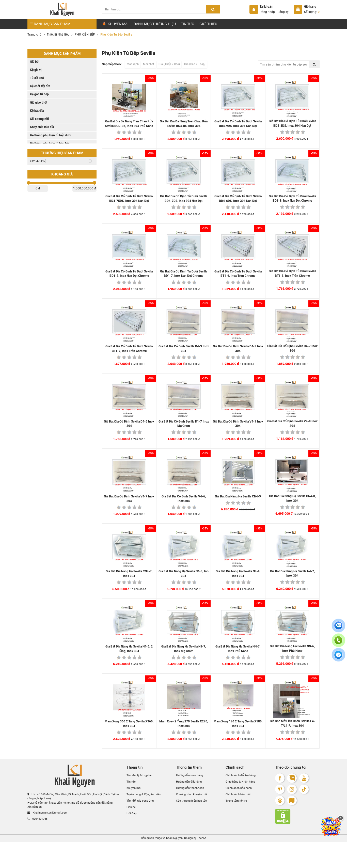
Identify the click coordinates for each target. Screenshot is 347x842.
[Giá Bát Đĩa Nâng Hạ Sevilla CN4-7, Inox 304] (129, 549)
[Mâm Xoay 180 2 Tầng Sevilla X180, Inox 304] (238, 700)
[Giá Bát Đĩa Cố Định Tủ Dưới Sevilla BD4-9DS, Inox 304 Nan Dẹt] (238, 99)
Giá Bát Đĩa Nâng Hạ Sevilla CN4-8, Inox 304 (292, 498)
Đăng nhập (267, 12)
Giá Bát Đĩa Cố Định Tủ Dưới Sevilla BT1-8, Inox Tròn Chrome (292, 273)
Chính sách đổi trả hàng (241, 775)
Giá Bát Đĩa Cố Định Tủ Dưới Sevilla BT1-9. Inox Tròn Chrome (238, 274)
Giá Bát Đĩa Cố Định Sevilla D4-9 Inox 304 (184, 349)
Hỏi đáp (131, 813)
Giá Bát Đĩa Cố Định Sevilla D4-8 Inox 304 (238, 349)
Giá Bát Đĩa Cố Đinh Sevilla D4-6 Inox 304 (129, 424)
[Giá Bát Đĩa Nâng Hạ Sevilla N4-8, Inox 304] (238, 549)
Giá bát (34, 61)
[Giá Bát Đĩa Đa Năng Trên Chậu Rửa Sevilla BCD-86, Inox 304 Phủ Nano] (129, 99)
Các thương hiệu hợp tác (191, 800)
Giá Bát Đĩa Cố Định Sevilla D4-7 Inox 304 (292, 348)
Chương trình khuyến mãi (192, 794)
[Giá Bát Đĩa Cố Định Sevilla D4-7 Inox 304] (292, 324)
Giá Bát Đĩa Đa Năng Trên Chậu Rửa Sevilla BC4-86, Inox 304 (184, 124)
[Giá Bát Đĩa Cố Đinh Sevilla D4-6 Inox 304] (129, 399)
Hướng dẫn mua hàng (189, 775)
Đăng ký (283, 12)
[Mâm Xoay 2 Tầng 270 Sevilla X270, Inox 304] (183, 700)
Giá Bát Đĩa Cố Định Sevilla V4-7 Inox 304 (129, 499)
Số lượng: (312, 12)
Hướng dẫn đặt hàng (189, 781)
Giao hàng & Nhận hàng (240, 781)
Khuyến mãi (134, 788)
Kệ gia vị (35, 70)
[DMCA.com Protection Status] (297, 816)
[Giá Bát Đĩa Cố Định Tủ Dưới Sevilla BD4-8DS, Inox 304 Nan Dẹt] (292, 99)
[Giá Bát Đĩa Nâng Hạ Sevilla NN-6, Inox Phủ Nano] (292, 624)
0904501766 (39, 818)
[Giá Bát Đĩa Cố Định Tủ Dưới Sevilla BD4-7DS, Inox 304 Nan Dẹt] (183, 174)
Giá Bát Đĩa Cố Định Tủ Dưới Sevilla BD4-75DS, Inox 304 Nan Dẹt (129, 199)
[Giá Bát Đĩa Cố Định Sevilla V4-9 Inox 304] (238, 399)
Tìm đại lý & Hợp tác (139, 775)
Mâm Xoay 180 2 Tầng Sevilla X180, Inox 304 (238, 724)
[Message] (338, 658)
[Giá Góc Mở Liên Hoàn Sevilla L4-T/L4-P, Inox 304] (292, 699)
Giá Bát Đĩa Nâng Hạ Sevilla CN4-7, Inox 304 (129, 574)
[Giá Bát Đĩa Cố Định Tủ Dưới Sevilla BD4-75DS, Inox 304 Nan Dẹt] (129, 174)
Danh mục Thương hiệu (155, 24)
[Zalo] (291, 778)
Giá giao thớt (38, 102)
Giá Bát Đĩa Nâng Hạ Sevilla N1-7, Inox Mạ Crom (183, 649)
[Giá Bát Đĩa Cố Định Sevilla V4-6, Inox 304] (183, 475)
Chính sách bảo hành (239, 788)
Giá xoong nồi (39, 119)
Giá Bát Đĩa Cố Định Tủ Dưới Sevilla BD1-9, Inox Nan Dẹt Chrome (292, 199)
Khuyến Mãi (118, 24)
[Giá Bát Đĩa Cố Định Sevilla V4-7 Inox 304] (129, 475)
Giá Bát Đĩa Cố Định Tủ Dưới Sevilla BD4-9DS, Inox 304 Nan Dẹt (238, 124)
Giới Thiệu (208, 24)
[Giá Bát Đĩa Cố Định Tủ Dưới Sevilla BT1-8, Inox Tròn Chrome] (292, 249)
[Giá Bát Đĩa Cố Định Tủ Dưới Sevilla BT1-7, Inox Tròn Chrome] (129, 324)
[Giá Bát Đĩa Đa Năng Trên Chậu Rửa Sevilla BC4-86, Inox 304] (183, 99)
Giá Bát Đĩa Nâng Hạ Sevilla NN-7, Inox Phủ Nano (237, 649)
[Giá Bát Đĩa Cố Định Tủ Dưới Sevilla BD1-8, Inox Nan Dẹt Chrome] (129, 250)
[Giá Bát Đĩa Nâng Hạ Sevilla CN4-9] (238, 475)
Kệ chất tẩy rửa (40, 86)
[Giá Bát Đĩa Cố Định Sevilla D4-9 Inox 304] (183, 324)
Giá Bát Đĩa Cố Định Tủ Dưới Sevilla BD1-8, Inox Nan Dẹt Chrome (129, 274)
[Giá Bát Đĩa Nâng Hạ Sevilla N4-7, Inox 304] (292, 549)
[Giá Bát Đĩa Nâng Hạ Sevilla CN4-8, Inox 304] (292, 474)
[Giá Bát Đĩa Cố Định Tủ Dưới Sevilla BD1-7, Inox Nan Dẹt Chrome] (183, 250)
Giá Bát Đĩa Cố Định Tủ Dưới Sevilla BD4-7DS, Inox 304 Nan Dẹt (183, 199)
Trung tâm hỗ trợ (236, 800)
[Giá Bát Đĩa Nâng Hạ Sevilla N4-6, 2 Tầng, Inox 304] (129, 625)
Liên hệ (131, 807)
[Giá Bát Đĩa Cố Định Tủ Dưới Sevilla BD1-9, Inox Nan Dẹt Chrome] (292, 174)
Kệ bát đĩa (37, 110)
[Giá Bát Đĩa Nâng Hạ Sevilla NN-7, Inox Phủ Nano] (238, 625)
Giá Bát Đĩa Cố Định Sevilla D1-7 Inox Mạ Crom (184, 424)
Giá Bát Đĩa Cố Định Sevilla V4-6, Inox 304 (184, 499)
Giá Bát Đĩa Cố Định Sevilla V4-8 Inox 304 (292, 423)
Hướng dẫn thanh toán (190, 788)
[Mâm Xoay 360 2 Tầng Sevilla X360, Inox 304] (129, 700)
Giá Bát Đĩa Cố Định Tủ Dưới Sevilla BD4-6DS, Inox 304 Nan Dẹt (238, 199)
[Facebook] (280, 778)
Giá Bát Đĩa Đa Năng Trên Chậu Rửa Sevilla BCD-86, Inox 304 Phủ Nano (129, 124)
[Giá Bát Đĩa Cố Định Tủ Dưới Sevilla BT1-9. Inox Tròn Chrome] (238, 250)
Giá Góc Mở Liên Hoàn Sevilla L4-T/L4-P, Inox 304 (292, 723)
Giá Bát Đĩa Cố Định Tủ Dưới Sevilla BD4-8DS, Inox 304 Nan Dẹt (292, 123)
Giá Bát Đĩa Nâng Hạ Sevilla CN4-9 (238, 496)
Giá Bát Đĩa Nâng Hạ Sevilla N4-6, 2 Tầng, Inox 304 (129, 649)
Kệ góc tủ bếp (39, 94)
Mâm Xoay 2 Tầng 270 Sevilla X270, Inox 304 (183, 724)
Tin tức (187, 24)
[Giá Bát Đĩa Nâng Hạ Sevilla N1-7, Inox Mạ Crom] (183, 625)
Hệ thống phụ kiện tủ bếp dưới (50, 135)
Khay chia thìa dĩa (42, 127)
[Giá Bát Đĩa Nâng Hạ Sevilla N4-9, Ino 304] (183, 549)
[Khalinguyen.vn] (62, 9)
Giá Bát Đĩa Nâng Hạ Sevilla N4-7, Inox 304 (292, 574)
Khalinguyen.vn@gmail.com (50, 812)
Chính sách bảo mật (238, 794)
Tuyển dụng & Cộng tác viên (144, 794)
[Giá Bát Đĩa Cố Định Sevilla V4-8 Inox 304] (292, 399)
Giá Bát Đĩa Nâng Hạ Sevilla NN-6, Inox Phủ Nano (292, 648)
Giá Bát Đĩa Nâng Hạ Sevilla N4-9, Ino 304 (184, 574)
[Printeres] (280, 789)
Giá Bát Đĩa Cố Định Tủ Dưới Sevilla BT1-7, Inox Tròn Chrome (129, 349)
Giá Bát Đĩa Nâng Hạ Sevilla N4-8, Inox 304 (238, 574)
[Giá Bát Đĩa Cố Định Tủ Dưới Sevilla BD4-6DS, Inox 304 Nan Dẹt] (238, 174)
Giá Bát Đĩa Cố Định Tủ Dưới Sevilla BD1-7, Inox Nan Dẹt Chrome (183, 274)
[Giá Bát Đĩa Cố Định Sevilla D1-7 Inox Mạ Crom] (183, 399)
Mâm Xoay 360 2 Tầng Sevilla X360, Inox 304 (129, 724)
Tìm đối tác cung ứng (140, 800)
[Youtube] (304, 778)
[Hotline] (338, 643)
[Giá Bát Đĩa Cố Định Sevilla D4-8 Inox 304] (238, 324)
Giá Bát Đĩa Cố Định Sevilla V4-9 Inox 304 (238, 424)
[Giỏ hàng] (298, 9)
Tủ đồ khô (37, 78)
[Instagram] (291, 789)
